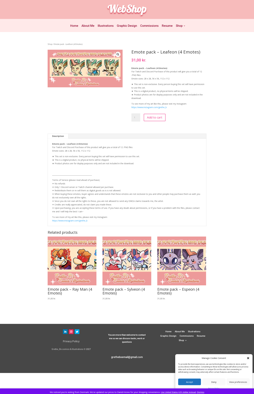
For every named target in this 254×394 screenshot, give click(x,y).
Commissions (149, 26)
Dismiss (200, 392)
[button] (248, 358)
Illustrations (106, 26)
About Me (87, 26)
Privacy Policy (71, 341)
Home (74, 26)
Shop (179, 26)
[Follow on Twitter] (77, 331)
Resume (167, 26)
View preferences (238, 381)
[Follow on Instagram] (71, 331)
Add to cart (154, 117)
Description (58, 136)
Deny (214, 381)
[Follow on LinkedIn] (65, 331)
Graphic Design (127, 26)
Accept (189, 381)
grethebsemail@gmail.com (127, 357)
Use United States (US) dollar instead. (178, 392)
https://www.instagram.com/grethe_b (149, 107)
